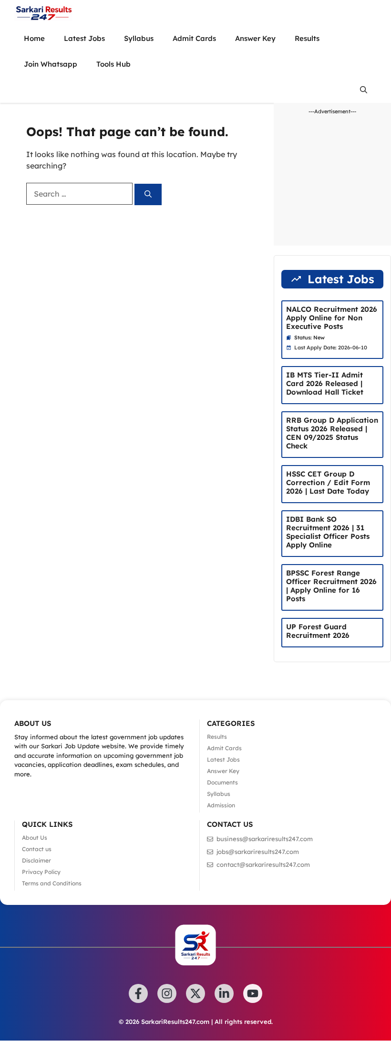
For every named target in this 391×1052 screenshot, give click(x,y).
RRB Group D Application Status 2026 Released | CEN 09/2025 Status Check (332, 433)
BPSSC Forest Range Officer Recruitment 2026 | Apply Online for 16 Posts (331, 585)
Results (307, 38)
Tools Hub (113, 64)
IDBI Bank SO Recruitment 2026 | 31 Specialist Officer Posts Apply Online (328, 532)
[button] (363, 90)
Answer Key (255, 38)
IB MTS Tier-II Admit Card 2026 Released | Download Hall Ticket (324, 383)
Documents (222, 782)
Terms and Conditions (52, 883)
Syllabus (139, 38)
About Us (34, 837)
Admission (221, 805)
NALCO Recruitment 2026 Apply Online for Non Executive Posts (331, 318)
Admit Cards (194, 38)
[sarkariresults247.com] (43, 13)
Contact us (36, 849)
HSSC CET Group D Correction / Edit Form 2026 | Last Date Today (328, 482)
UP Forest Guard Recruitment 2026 (318, 631)
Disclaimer (36, 860)
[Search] (148, 194)
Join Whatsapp (50, 64)
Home (34, 38)
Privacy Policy (41, 871)
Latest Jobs (84, 38)
